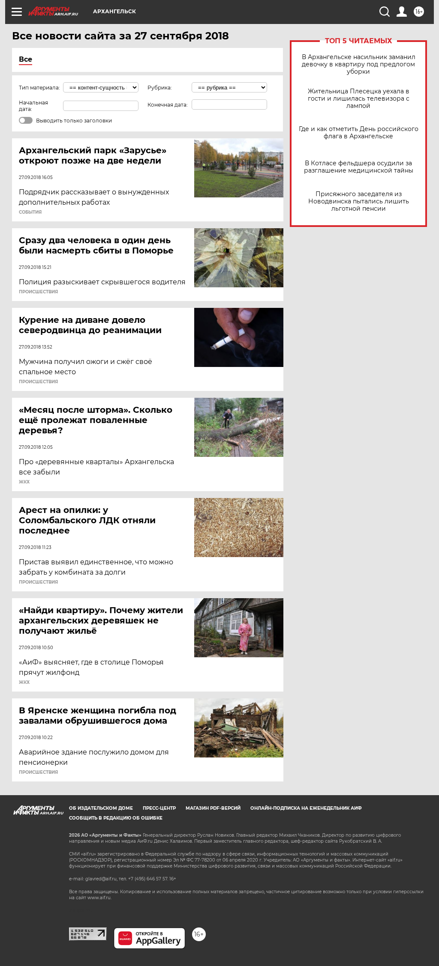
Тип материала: (39, 87)
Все (25, 59)
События (30, 212)
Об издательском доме (101, 808)
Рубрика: (159, 87)
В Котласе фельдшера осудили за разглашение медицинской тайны (358, 167)
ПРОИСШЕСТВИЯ (38, 292)
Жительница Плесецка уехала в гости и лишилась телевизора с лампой (358, 99)
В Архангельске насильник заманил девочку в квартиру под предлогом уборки (358, 64)
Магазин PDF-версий (213, 808)
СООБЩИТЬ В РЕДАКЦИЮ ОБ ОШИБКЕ (115, 818)
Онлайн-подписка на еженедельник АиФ (306, 808)
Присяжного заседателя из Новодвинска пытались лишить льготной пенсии (358, 201)
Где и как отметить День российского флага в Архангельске (358, 132)
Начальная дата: (33, 105)
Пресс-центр (159, 808)
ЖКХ (24, 482)
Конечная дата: (167, 104)
